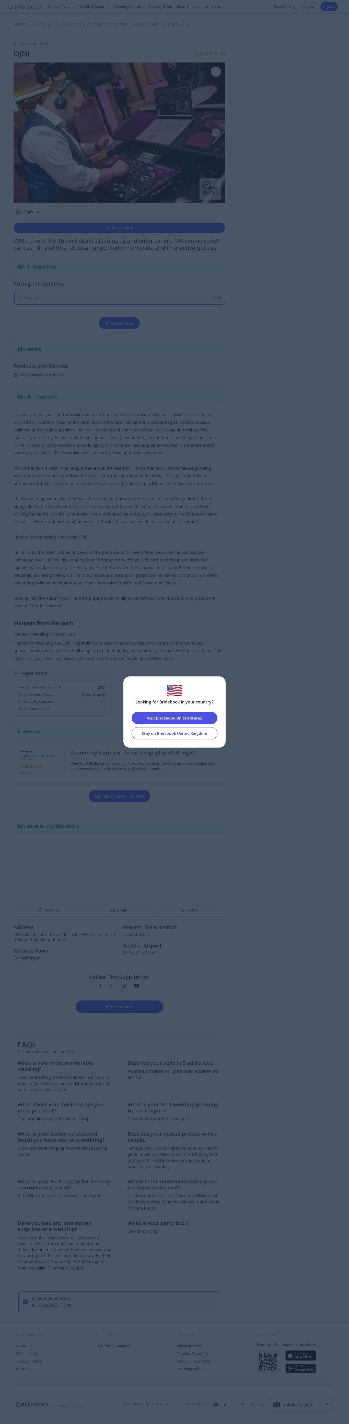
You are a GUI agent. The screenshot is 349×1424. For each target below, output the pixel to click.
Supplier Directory (192, 1353)
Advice (217, 6)
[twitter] (111, 986)
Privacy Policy (161, 1404)
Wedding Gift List (192, 1368)
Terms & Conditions (193, 1404)
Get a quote (122, 227)
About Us (24, 1345)
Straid (45, 43)
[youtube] (136, 986)
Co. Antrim (29, 43)
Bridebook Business (113, 1345)
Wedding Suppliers (94, 6)
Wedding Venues (61, 6)
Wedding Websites (129, 6)
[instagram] (124, 986)
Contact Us (26, 1368)
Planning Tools (160, 6)
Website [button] (52, 910)
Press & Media (29, 1361)
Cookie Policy (134, 1404)
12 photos (31, 211)
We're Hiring (27, 1353)
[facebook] (100, 986)
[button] (216, 133)
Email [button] (122, 910)
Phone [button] (192, 910)
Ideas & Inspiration (192, 6)
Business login (285, 6)
